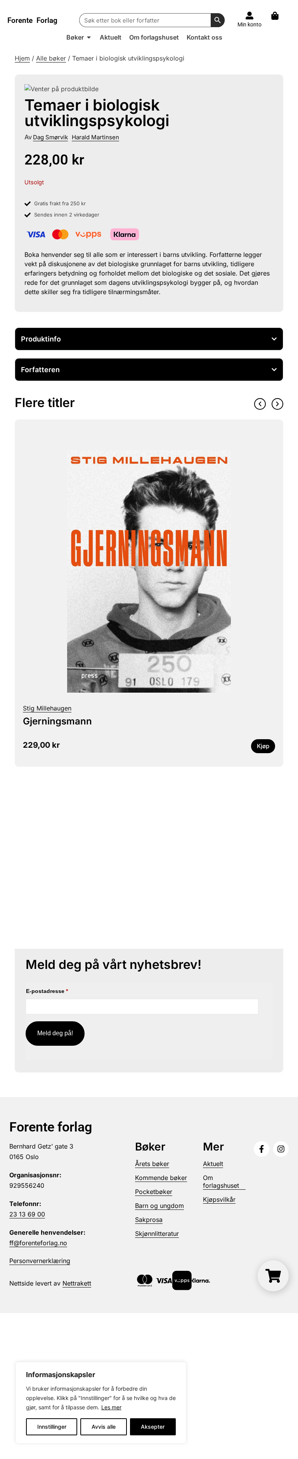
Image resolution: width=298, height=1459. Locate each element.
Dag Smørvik (50, 137)
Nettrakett (76, 1283)
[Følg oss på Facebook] (261, 1149)
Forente (32, 20)
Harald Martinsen (95, 137)
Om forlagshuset (221, 1181)
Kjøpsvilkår (219, 1199)
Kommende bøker (161, 1178)
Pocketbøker (153, 1192)
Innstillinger (51, 1426)
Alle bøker (51, 58)
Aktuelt (213, 1164)
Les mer (111, 1407)
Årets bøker (152, 1164)
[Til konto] (249, 15)
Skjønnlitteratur (157, 1233)
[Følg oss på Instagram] (281, 1149)
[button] (260, 404)
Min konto (249, 24)
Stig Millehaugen (47, 708)
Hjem (22, 58)
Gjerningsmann (57, 721)
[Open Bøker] (89, 37)
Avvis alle (104, 1426)
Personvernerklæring (39, 1261)
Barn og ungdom (159, 1205)
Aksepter (153, 1426)
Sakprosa (149, 1219)
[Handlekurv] (279, 16)
